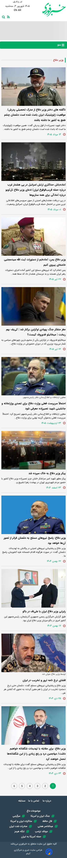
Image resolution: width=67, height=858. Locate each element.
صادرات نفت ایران (18, 826)
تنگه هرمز (20, 831)
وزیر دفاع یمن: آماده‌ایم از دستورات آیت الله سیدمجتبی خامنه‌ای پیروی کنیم (35, 262)
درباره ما (47, 801)
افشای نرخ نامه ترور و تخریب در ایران (44, 680)
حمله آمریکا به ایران (31, 836)
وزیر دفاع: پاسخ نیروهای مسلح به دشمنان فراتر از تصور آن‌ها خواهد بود (35, 540)
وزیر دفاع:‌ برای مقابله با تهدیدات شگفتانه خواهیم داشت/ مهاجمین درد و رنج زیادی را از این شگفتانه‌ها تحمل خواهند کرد (36, 753)
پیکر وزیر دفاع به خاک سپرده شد (47, 473)
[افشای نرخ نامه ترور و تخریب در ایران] (33, 653)
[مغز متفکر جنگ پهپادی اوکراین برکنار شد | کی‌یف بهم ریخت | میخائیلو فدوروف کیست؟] (33, 306)
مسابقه (21, 801)
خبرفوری (23, 844)
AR (19, 10)
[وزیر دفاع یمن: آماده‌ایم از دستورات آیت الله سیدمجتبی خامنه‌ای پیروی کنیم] (33, 236)
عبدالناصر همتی (45, 826)
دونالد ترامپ (41, 831)
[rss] (8, 16)
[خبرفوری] (50, 10)
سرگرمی (16, 816)
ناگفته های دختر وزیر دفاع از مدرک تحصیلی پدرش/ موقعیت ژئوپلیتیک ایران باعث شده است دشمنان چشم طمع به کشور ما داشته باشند (35, 115)
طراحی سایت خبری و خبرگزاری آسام (28, 851)
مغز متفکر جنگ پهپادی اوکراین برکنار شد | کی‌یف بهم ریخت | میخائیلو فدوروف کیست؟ (36, 332)
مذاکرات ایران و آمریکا (21, 821)
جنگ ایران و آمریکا (40, 816)
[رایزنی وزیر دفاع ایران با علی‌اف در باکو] (33, 588)
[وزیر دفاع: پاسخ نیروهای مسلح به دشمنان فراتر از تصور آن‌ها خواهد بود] (33, 515)
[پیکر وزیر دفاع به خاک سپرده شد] (33, 450)
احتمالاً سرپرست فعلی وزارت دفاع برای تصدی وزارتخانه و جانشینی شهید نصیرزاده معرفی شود (34, 406)
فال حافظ (47, 821)
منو (59, 45)
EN (15, 10)
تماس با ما (34, 801)
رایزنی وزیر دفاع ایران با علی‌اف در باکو (44, 611)
